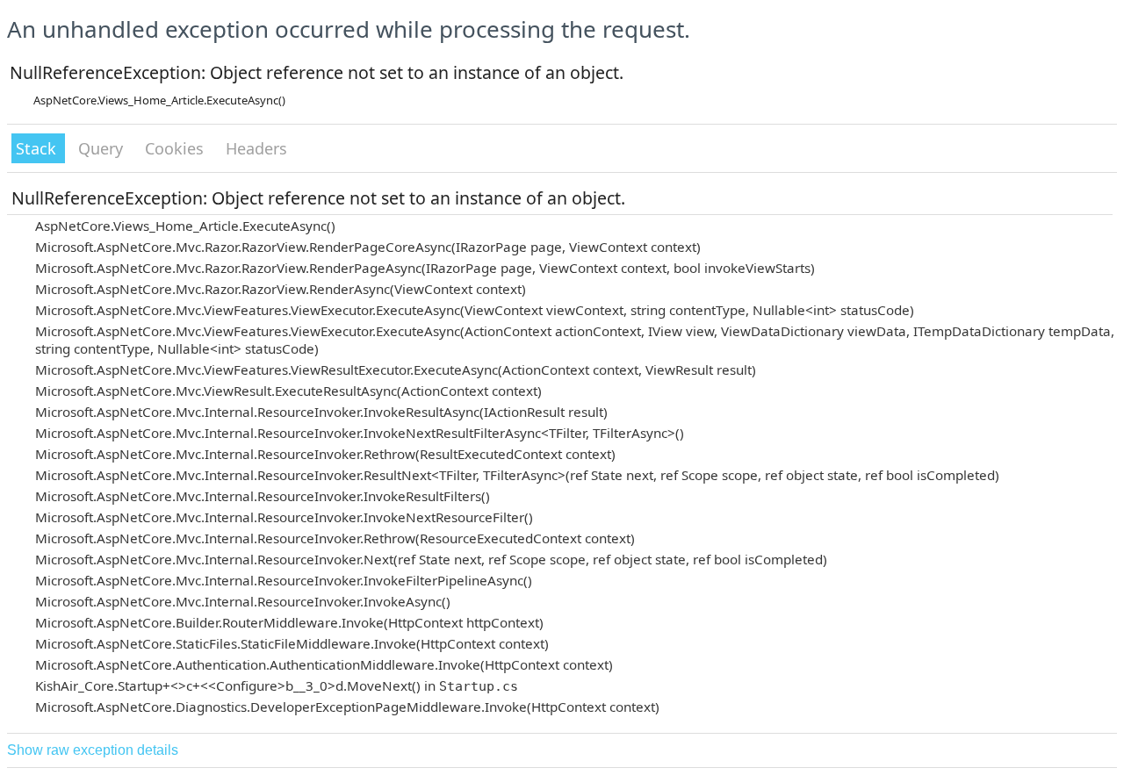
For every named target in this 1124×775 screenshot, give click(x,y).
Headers (256, 148)
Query (102, 148)
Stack (38, 148)
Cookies (176, 148)
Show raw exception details (92, 750)
